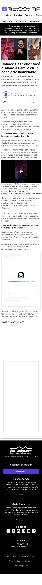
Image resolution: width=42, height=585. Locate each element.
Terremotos (6, 21)
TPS (14, 21)
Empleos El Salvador (34, 21)
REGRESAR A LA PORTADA (12, 322)
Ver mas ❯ (20, 494)
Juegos (21, 21)
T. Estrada (17, 93)
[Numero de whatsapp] (23, 532)
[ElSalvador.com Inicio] (21, 9)
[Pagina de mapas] (34, 9)
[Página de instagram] (18, 532)
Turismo (28, 15)
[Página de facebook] (8, 532)
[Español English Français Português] (38, 9)
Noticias (18, 15)
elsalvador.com (16, 31)
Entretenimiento (15, 561)
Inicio (8, 15)
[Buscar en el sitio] (10, 9)
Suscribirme (21, 471)
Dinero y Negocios (20, 566)
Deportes (28, 561)
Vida (33, 556)
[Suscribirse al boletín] (4, 9)
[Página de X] (13, 532)
